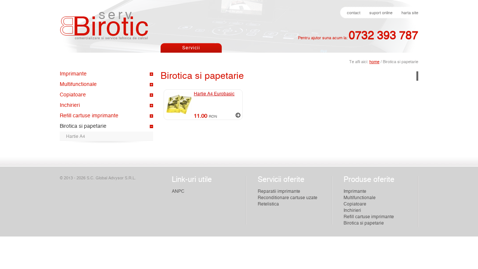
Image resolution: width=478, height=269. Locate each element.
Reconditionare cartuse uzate (287, 197)
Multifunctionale (78, 84)
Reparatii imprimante (279, 191)
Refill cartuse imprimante (89, 115)
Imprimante (73, 74)
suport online (380, 13)
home (374, 62)
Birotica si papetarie (83, 126)
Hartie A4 (75, 136)
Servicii (191, 48)
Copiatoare (73, 95)
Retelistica (268, 204)
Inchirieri (70, 105)
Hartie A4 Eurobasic (214, 94)
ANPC (178, 191)
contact (353, 13)
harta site (409, 13)
